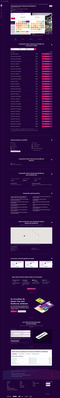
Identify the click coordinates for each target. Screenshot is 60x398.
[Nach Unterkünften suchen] (1, 5)
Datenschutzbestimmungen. (14, 343)
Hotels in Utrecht (14, 361)
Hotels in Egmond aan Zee (15, 363)
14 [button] (35, 25)
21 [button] (35, 27)
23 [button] (20, 27)
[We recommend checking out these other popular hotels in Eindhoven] (51, 258)
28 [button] (35, 29)
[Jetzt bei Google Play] (48, 383)
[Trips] (1, 13)
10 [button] (22, 23)
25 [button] (24, 27)
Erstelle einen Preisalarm (45, 282)
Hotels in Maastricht (34, 360)
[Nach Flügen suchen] (1, 4)
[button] (1, 1)
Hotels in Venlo (33, 362)
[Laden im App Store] (48, 385)
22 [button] (18, 27)
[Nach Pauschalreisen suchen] (1, 9)
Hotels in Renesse (14, 362)
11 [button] (24, 23)
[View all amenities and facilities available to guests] (51, 140)
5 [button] (31, 23)
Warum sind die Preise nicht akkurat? (16, 376)
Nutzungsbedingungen (25, 342)
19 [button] (26, 25)
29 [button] (18, 29)
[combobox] (21, 331)
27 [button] (28, 27)
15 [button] (37, 25)
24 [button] (22, 27)
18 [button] (24, 25)
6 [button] (28, 21)
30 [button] (20, 29)
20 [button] (28, 25)
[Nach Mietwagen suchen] (1, 7)
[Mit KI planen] (1, 10)
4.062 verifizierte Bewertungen (18, 11)
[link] (31, 289)
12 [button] (26, 23)
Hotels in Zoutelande (34, 363)
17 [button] (22, 25)
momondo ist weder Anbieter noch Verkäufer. (18, 373)
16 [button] (39, 25)
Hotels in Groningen (34, 361)
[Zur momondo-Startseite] (5, 1)
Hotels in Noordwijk (14, 360)
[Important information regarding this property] (51, 174)
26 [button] (26, 27)
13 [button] (28, 23)
